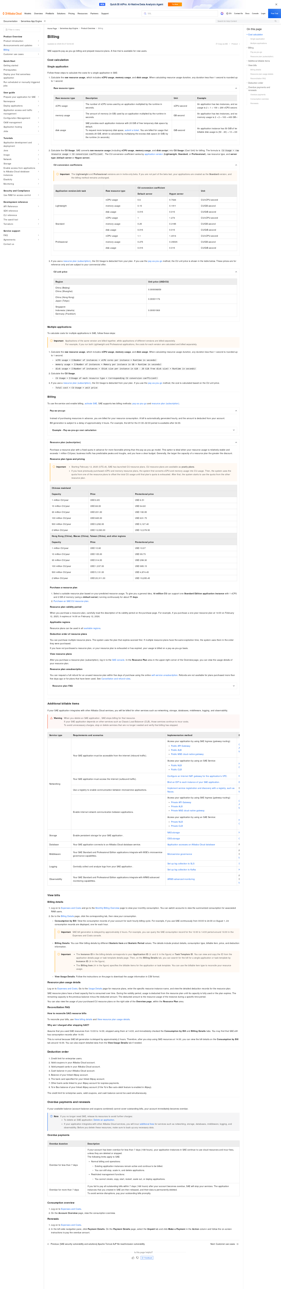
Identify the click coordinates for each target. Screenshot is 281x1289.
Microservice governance (179, 853)
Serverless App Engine (31, 21)
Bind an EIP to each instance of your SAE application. (193, 782)
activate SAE (91, 403)
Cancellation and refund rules (115, 678)
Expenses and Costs (71, 907)
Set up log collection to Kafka (181, 869)
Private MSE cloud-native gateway (188, 810)
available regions (92, 628)
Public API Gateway (180, 745)
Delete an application (104, 1119)
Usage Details (95, 988)
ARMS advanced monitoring (181, 879)
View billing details (83, 1019)
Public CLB (176, 769)
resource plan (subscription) (77, 260)
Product (235, 43)
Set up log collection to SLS (180, 863)
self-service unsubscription (164, 675)
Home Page (52, 28)
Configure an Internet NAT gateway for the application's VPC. (197, 776)
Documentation (11, 21)
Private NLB (177, 821)
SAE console (118, 659)
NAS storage (173, 832)
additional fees (147, 1123)
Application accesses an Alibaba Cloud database (191, 844)
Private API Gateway (181, 802)
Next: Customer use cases (222, 1243)
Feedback (148, 1257)
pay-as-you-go (155, 260)
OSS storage (173, 838)
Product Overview (88, 28)
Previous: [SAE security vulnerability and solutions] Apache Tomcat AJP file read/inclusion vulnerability (98, 1243)
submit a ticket (132, 130)
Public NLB (176, 765)
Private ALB (177, 806)
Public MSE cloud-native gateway (187, 754)
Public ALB (176, 749)
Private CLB (177, 825)
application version (154, 154)
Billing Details (67, 916)
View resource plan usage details (113, 1019)
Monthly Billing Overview (107, 907)
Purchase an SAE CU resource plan (71, 601)
